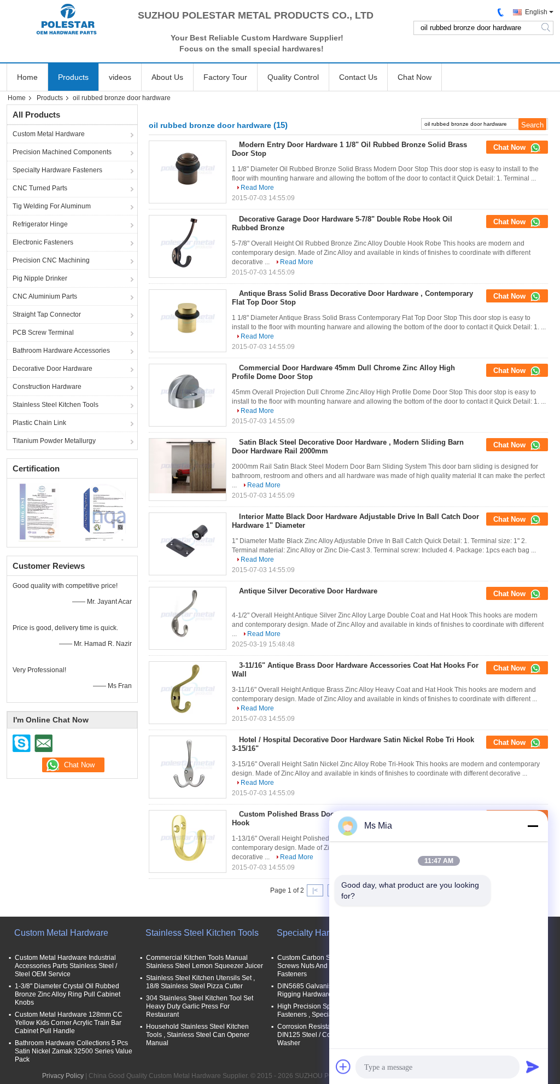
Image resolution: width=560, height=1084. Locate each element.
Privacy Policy (63, 1076)
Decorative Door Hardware (52, 368)
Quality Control (293, 77)
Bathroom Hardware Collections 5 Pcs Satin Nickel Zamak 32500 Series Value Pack (73, 1051)
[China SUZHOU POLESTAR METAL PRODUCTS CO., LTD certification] (39, 511)
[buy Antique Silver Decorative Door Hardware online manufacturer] (187, 614)
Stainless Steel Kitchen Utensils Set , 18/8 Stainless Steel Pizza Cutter (200, 982)
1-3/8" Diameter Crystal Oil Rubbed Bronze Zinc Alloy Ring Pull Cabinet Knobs (67, 994)
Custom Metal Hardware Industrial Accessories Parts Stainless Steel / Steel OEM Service (66, 966)
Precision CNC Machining (51, 260)
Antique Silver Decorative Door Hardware (308, 591)
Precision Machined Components (62, 152)
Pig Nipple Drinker (40, 278)
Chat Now (414, 77)
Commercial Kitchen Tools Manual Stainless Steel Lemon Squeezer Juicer (204, 962)
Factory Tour (225, 77)
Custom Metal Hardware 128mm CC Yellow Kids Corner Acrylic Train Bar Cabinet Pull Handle (68, 1023)
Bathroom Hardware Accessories (61, 350)
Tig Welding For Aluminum (52, 206)
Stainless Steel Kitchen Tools (55, 405)
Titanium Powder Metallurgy (54, 441)
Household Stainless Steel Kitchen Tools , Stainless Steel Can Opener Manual (197, 1035)
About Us (167, 77)
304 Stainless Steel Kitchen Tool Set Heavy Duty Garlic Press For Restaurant (199, 1006)
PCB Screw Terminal (43, 332)
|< (315, 890)
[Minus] (532, 825)
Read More (257, 187)
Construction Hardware (47, 387)
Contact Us (358, 77)
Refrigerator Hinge (40, 224)
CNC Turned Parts (40, 188)
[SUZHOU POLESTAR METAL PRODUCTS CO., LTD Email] (43, 743)
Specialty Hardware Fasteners (57, 170)
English (536, 12)
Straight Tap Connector (47, 314)
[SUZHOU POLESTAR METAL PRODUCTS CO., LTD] (67, 19)
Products (73, 77)
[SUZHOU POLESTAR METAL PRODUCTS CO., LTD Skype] (22, 743)
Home (27, 77)
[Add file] (343, 1066)
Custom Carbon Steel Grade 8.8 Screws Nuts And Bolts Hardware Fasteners (326, 966)
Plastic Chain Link (39, 423)
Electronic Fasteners (43, 242)
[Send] (532, 1066)
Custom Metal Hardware (49, 134)
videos (120, 77)
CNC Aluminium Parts (45, 296)
